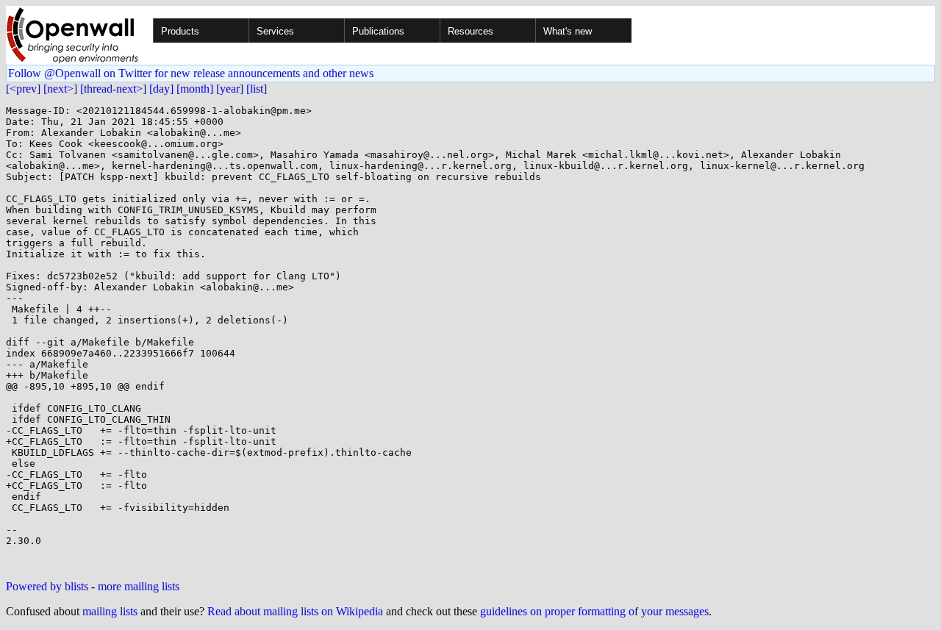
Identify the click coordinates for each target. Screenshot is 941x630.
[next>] (60, 88)
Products (180, 31)
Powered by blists (47, 586)
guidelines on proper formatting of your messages (594, 611)
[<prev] (23, 88)
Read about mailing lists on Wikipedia (295, 611)
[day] (161, 88)
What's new (567, 31)
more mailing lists (138, 586)
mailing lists (109, 611)
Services (275, 31)
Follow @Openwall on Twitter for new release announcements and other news (190, 73)
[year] (229, 88)
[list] (256, 88)
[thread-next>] (113, 88)
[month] (194, 88)
